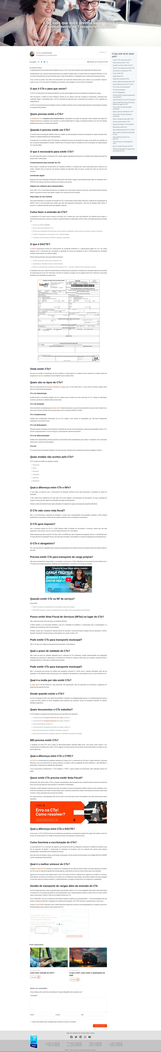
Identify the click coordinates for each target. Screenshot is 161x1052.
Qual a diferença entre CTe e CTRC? (124, 129)
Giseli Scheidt (47, 53)
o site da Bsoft (39, 904)
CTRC (33, 760)
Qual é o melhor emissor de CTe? (123, 146)
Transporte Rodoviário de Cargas (53, 717)
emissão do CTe (36, 118)
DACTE (33, 248)
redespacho (55, 431)
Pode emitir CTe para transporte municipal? (122, 108)
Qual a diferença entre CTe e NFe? (123, 84)
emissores (40, 375)
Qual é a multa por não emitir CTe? (123, 119)
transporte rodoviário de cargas (55, 387)
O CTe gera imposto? (119, 89)
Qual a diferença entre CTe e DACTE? (121, 138)
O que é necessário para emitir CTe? (124, 68)
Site (82, 1014)
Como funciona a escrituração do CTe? (122, 142)
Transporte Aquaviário (50, 721)
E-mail (58, 1014)
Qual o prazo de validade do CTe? (123, 111)
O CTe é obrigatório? (119, 92)
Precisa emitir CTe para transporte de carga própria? (124, 96)
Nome (32, 1014)
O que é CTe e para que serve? (122, 60)
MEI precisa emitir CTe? (120, 127)
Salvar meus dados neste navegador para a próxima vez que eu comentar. (54, 1022)
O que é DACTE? (118, 73)
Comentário (34, 995)
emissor (47, 225)
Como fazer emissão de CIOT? (42, 973)
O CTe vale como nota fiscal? (121, 87)
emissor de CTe (40, 868)
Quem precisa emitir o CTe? (121, 62)
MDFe (74, 561)
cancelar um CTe (56, 408)
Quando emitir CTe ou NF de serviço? (124, 99)
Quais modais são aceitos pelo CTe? (124, 81)
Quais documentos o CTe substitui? (123, 124)
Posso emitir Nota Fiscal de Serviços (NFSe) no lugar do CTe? (124, 103)
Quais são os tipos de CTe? (121, 79)
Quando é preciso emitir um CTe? (123, 65)
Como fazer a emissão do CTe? (122, 70)
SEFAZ (56, 99)
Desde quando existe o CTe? (121, 121)
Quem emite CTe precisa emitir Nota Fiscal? (123, 133)
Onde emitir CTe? (118, 76)
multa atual (34, 684)
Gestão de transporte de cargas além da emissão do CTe (124, 150)
